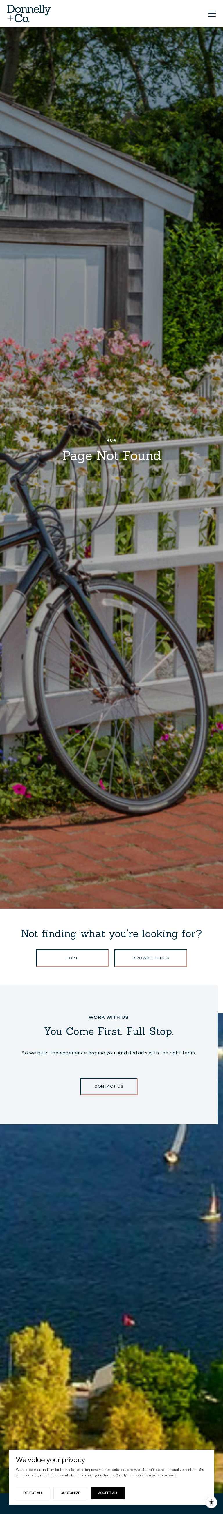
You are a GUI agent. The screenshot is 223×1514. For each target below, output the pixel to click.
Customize (70, 1493)
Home (72, 958)
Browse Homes (150, 958)
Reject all (33, 1493)
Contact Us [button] (108, 1087)
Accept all (108, 1493)
